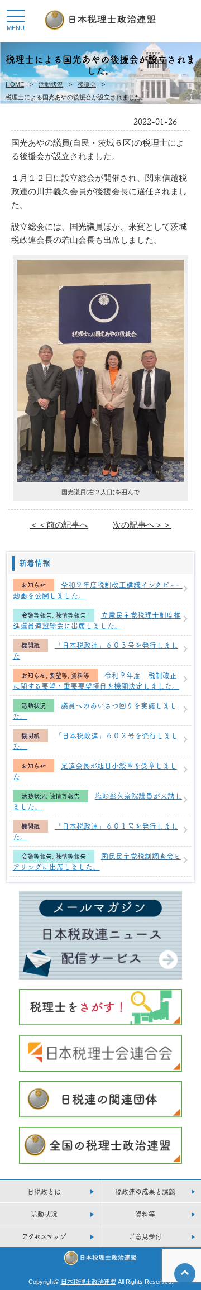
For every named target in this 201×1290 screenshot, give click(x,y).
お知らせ (33, 585)
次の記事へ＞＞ (142, 524)
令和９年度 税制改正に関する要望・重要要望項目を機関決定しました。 (96, 680)
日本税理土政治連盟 (88, 1281)
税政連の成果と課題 (145, 1191)
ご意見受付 (145, 1236)
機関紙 (30, 645)
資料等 (80, 675)
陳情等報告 (70, 615)
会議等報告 (36, 615)
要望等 (58, 675)
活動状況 (51, 84)
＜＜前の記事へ (59, 524)
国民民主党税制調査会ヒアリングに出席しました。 (97, 861)
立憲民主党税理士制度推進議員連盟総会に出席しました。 (97, 619)
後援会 (87, 84)
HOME (15, 84)
